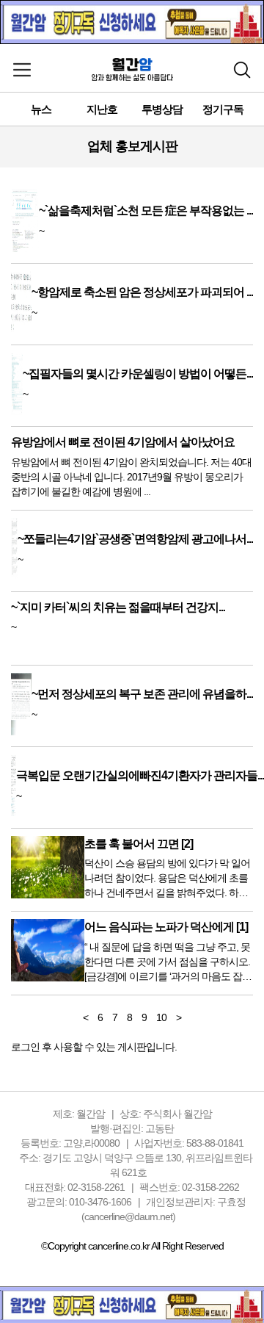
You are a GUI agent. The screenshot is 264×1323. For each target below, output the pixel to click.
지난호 (102, 109)
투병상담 (162, 109)
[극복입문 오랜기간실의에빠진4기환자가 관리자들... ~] (137, 813)
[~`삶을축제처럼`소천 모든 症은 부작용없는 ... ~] (132, 248)
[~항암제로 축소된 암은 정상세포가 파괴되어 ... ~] (132, 330)
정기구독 (222, 109)
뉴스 (41, 109)
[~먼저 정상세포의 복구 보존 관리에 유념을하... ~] (132, 732)
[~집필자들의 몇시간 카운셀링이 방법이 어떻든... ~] (132, 411)
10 (161, 1017)
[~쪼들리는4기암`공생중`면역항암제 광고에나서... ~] (132, 577)
